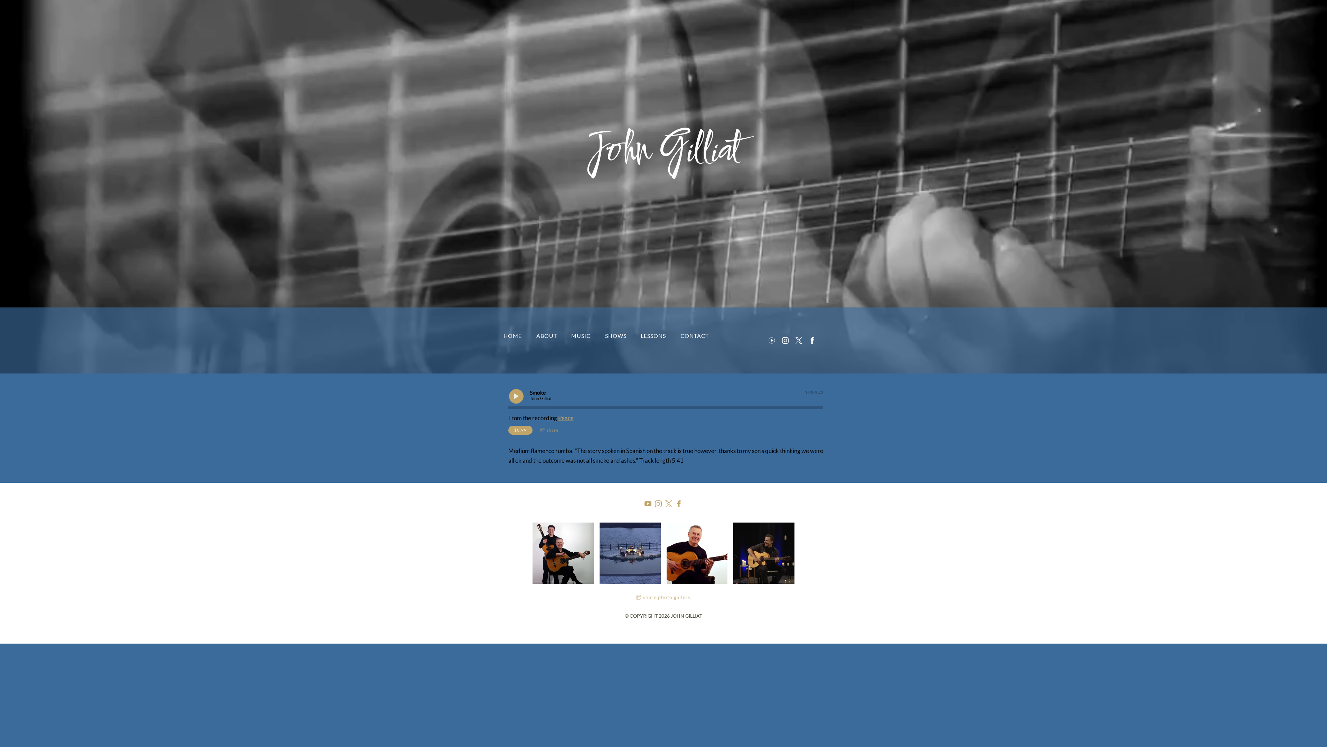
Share (552, 430)
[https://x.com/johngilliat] (799, 340)
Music (581, 335)
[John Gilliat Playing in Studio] (697, 553)
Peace (566, 418)
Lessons (653, 335)
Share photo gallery (667, 597)
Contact (694, 335)
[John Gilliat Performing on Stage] (763, 553)
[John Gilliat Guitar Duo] (563, 553)
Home (512, 335)
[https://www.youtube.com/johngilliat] (772, 340)
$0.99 (520, 430)
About (546, 335)
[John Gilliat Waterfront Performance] (630, 553)
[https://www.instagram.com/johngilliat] (785, 340)
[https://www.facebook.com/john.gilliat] (812, 340)
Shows (616, 335)
